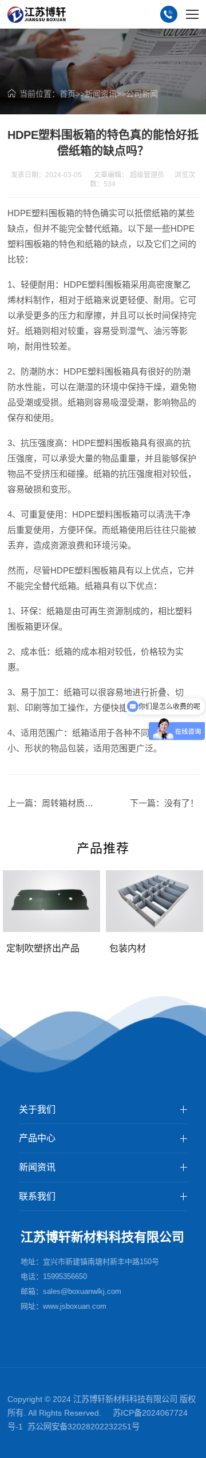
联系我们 (37, 1196)
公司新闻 (142, 93)
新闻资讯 (101, 93)
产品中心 (37, 1138)
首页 (68, 93)
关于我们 (37, 1109)
